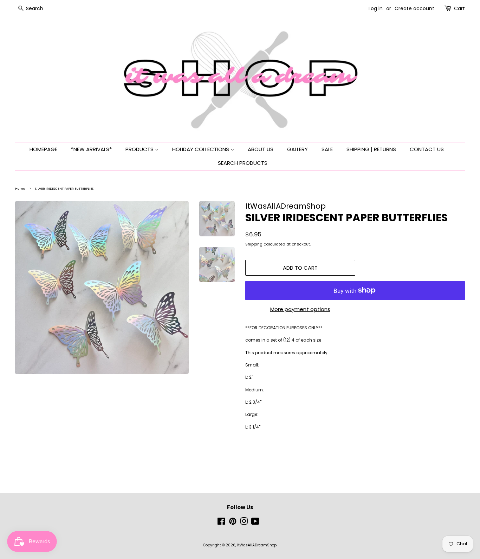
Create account (414, 8)
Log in (376, 8)
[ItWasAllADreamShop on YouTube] (255, 523)
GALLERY (297, 149)
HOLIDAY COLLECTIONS (201, 149)
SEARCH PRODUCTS (242, 163)
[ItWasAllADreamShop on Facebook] (221, 523)
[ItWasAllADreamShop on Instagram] (244, 523)
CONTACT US (427, 149)
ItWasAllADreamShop (257, 545)
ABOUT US (260, 149)
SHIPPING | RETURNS (371, 149)
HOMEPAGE (43, 149)
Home (20, 189)
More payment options (300, 309)
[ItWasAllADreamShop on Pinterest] (232, 523)
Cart (459, 8)
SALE (327, 149)
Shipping (253, 244)
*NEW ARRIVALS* (91, 149)
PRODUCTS (140, 149)
